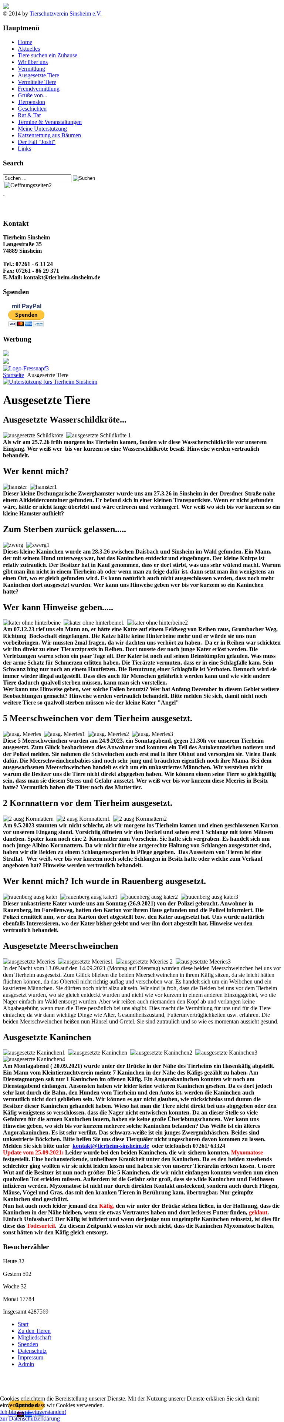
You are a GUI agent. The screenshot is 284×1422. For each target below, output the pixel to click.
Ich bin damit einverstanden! (33, 1412)
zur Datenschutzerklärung (30, 1418)
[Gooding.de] (50, 382)
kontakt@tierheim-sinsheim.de (110, 1146)
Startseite (13, 375)
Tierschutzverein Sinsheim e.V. (66, 13)
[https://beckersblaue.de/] (6, 354)
